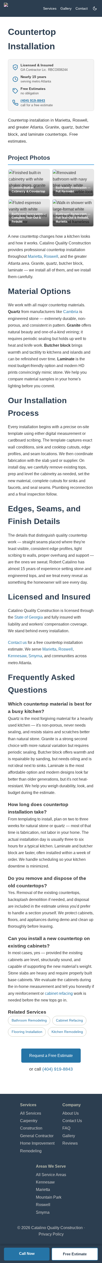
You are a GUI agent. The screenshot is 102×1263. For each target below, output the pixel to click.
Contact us (17, 642)
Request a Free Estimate (51, 1055)
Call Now (27, 1253)
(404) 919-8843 (33, 101)
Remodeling (31, 1151)
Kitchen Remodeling (67, 1032)
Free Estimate (75, 1254)
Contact (82, 8)
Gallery (66, 8)
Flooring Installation (27, 1032)
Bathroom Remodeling (29, 1020)
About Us (70, 1113)
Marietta (35, 256)
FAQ (66, 1128)
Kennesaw (17, 656)
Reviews (70, 1143)
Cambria (70, 312)
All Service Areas (51, 1175)
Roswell (51, 256)
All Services (30, 1113)
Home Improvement (37, 1143)
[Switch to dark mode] (95, 8)
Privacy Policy (51, 1234)
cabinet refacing (59, 993)
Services (49, 8)
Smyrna (35, 656)
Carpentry (28, 1121)
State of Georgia (28, 617)
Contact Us (72, 1121)
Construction (31, 1128)
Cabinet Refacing (69, 1020)
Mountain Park (48, 1197)
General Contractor (36, 1136)
